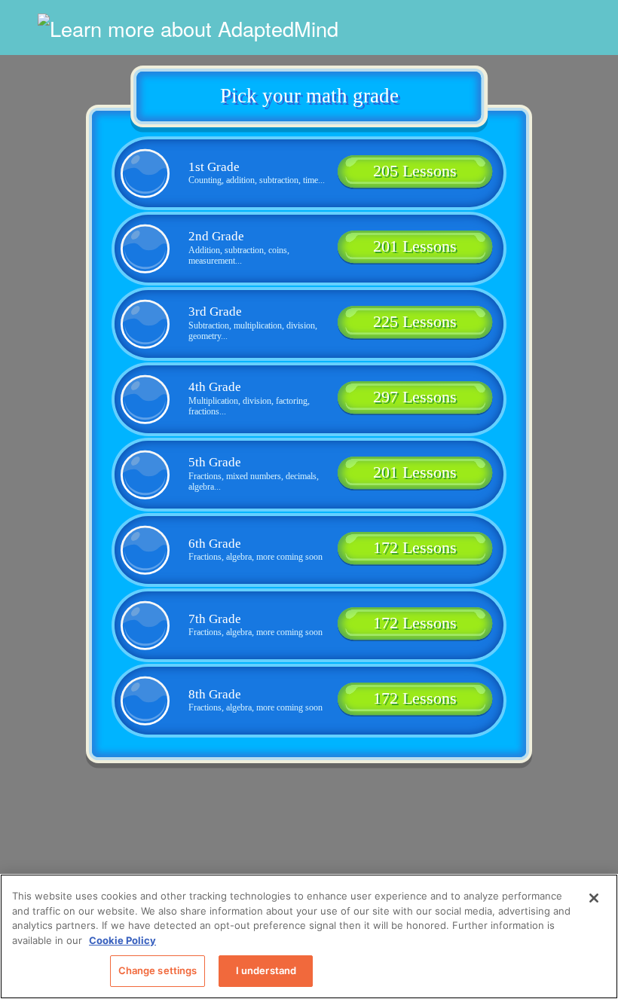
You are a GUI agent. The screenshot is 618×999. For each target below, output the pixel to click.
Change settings (157, 970)
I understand (266, 970)
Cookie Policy (122, 940)
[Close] (593, 898)
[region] (309, 936)
